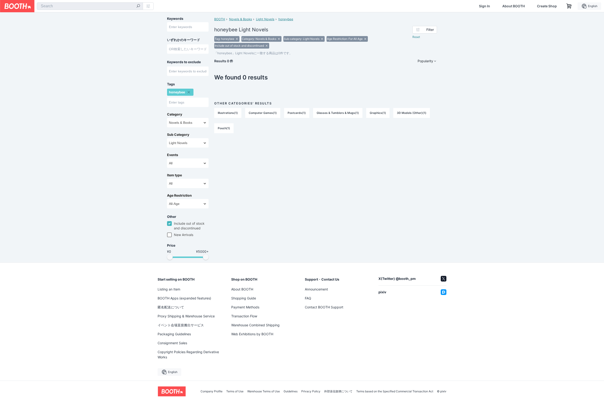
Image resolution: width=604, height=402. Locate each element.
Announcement (316, 289)
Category (174, 114)
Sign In (484, 6)
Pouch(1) (224, 128)
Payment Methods (245, 307)
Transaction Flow (244, 316)
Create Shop (547, 6)
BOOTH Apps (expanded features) (184, 298)
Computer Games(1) (263, 113)
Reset (416, 37)
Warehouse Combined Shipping (255, 325)
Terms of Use (234, 391)
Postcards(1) (297, 113)
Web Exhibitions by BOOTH (252, 334)
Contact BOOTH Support (324, 307)
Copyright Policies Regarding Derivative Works (188, 354)
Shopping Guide (243, 298)
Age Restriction (179, 195)
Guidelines (291, 391)
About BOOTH (513, 6)
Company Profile (211, 391)
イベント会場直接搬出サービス (181, 325)
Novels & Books (240, 19)
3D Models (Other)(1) (411, 113)
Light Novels (265, 19)
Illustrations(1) (228, 113)
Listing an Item (169, 289)
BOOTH (219, 19)
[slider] (170, 257)
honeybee (285, 19)
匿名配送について (171, 307)
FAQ (308, 298)
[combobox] (90, 6)
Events (172, 155)
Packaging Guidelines (174, 334)
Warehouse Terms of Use (263, 391)
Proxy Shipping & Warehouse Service (186, 316)
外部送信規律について (338, 391)
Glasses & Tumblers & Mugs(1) (338, 113)
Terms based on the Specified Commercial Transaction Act (394, 391)
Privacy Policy (310, 391)
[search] (138, 6)
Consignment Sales (172, 343)
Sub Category (178, 134)
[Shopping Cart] (569, 6)
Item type (174, 175)
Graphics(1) (378, 113)
